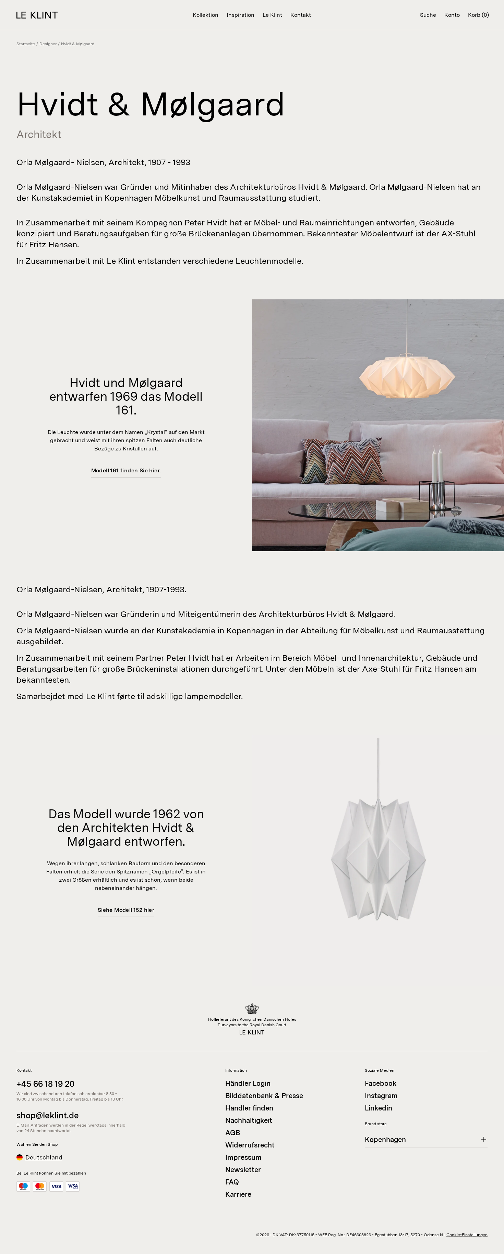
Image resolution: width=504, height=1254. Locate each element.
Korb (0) (478, 15)
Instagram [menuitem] (381, 1096)
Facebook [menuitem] (381, 1083)
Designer (48, 43)
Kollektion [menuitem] (205, 15)
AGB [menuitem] (232, 1133)
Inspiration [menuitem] (240, 15)
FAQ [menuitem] (232, 1182)
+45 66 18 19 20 (45, 1084)
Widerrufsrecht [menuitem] (250, 1145)
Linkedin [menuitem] (378, 1108)
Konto (452, 15)
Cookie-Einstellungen (467, 1234)
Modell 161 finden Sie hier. (126, 470)
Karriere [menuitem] (238, 1194)
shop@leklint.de (47, 1115)
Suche (428, 15)
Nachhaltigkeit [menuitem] (248, 1120)
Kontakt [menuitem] (300, 15)
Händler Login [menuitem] (248, 1083)
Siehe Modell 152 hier (126, 910)
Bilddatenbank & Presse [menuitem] (264, 1096)
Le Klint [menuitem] (272, 15)
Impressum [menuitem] (243, 1157)
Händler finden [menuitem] (249, 1108)
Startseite (25, 43)
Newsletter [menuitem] (243, 1170)
